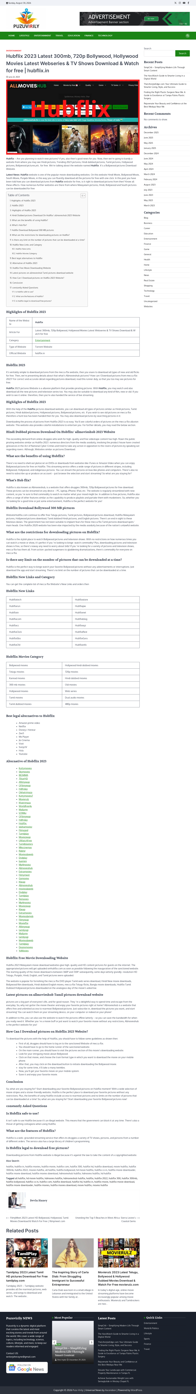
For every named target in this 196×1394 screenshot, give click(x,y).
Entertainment (42, 35)
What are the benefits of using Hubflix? (30, 220)
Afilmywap (24, 782)
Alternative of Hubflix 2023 (24, 263)
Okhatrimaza (25, 792)
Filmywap (24, 919)
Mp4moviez (25, 864)
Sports (147, 1338)
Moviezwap (25, 837)
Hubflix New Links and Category (27, 244)
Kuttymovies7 (26, 795)
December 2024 (151, 153)
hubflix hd (77, 1181)
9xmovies (24, 899)
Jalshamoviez (25, 826)
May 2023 (148, 200)
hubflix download (62, 1181)
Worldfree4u (25, 806)
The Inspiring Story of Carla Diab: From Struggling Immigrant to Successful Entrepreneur (70, 1278)
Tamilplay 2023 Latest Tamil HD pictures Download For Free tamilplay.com (27, 1276)
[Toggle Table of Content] (81, 195)
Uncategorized (150, 301)
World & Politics (151, 1328)
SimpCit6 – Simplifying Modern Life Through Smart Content (71, 1352)
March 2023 (149, 205)
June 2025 (148, 137)
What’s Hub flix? (19, 225)
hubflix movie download (121, 1181)
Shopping (148, 285)
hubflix (89, 1178)
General (147, 254)
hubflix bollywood (15, 1181)
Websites (148, 306)
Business (148, 223)
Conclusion (17, 282)
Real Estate (149, 280)
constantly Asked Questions (25, 287)
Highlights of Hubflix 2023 (23, 200)
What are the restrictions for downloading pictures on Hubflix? (41, 235)
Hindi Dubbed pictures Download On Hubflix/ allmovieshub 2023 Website (46, 215)
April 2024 (148, 169)
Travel (59, 35)
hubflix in (88, 1181)
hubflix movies (41, 1185)
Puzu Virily (78, 1390)
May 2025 (148, 143)
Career (147, 228)
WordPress (136, 1390)
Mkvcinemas (25, 847)
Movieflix (23, 923)
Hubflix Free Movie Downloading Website (31, 268)
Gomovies (24, 878)
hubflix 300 (115, 1178)
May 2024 (148, 163)
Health (147, 259)
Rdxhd (22, 850)
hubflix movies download (63, 1185)
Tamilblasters (26, 844)
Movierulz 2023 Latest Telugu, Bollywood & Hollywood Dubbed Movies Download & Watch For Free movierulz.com (118, 1278)
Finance (89, 35)
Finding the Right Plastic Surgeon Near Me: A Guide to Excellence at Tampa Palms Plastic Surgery (164, 95)
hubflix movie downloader (19, 1185)
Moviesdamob (26, 916)
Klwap (22, 881)
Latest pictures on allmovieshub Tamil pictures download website (42, 272)
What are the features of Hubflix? (29, 296)
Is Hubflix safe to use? (24, 292)
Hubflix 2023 (18, 205)
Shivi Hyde (61, 1360)
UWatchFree (25, 840)
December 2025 (151, 132)
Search (147, 48)
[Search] (188, 36)
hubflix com (46, 1181)
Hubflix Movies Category (26, 253)
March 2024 (149, 174)
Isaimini (23, 861)
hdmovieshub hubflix (74, 1178)
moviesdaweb (26, 888)
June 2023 (148, 195)
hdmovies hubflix (53, 1178)
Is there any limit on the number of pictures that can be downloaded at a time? (48, 240)
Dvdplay (23, 857)
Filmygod (23, 830)
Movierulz (24, 799)
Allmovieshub (26, 868)
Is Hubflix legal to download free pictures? (34, 301)
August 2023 (150, 184)
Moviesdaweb (26, 854)
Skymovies (24, 771)
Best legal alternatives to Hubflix (27, 258)
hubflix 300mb (129, 1178)
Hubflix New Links (23, 249)
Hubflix (23, 823)
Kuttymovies (25, 768)
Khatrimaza (25, 802)
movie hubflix (84, 1185)
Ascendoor (110, 1390)
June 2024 (148, 158)
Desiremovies (26, 947)
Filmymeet (24, 875)
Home (11, 35)
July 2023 (148, 189)
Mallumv (23, 809)
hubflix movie (101, 1181)
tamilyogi (23, 930)
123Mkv (22, 813)
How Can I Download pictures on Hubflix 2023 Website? (38, 278)
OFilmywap (25, 785)
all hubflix (20, 1178)
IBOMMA (23, 775)
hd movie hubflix (34, 1178)
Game (146, 249)
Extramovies (25, 871)
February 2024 (150, 179)
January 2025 (150, 148)
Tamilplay (24, 833)
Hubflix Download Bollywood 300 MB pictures (33, 230)
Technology (105, 35)
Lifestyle (24, 35)
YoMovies (24, 950)
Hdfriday (23, 788)
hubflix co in (32, 1181)
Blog (146, 217)
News (146, 275)
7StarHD (23, 778)
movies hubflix (100, 1185)
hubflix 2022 (101, 1178)
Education (74, 35)
